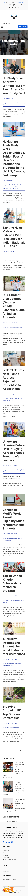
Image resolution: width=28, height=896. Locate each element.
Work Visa (15, 188)
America (11, 327)
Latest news (6, 187)
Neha (4, 322)
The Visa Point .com (5, 23)
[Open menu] (2, 26)
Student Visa (20, 103)
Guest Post (6, 871)
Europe (22, 185)
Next (22, 751)
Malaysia (11, 256)
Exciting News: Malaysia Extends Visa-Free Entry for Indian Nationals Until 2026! (14, 237)
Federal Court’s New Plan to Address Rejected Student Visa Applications (13, 379)
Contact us (6, 850)
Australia (11, 663)
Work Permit (9, 188)
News (4, 5)
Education (16, 185)
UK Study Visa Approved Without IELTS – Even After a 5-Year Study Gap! (14, 85)
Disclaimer (10, 5)
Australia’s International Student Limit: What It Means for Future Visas (14, 646)
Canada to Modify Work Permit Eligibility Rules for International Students (14, 519)
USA (4, 188)
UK (3, 105)
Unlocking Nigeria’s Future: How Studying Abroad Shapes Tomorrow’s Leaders (14, 451)
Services (5, 855)
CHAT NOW (21, 2)
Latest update (13, 103)
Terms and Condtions (9, 859)
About (4, 853)
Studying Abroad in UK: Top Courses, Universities (12, 712)
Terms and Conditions (20, 5)
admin (4, 98)
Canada (11, 185)
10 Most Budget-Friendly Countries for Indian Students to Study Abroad (20, 804)
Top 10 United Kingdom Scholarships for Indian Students (12, 583)
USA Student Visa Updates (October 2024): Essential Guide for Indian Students (14, 306)
